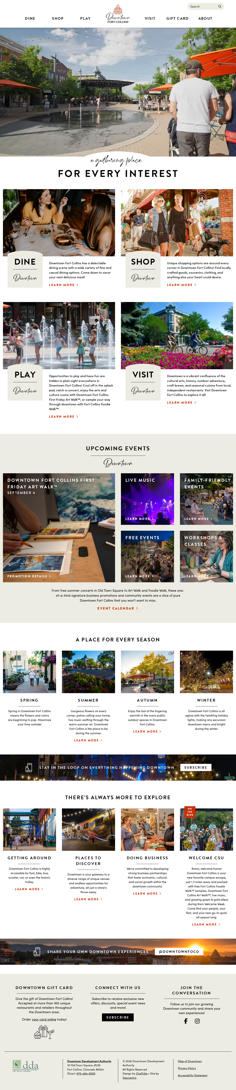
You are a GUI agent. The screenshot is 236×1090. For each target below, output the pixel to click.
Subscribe (195, 767)
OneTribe (142, 1073)
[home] (118, 14)
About (205, 18)
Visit (150, 18)
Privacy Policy (187, 1068)
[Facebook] (186, 1021)
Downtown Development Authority (89, 1061)
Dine (30, 18)
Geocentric (130, 1078)
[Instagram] (197, 1021)
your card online (44, 1019)
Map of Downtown (190, 1061)
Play (85, 18)
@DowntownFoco (179, 951)
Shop (58, 18)
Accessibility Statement (192, 1075)
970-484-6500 (86, 1073)
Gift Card (177, 18)
